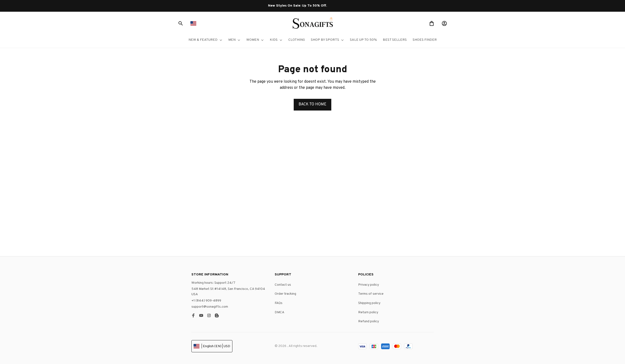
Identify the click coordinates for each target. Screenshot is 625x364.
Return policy (368, 312)
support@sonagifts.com (209, 307)
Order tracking (285, 294)
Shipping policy (369, 303)
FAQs (278, 303)
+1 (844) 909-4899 (206, 301)
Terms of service (371, 294)
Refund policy (368, 321)
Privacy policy (368, 285)
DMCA (279, 312)
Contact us (283, 285)
